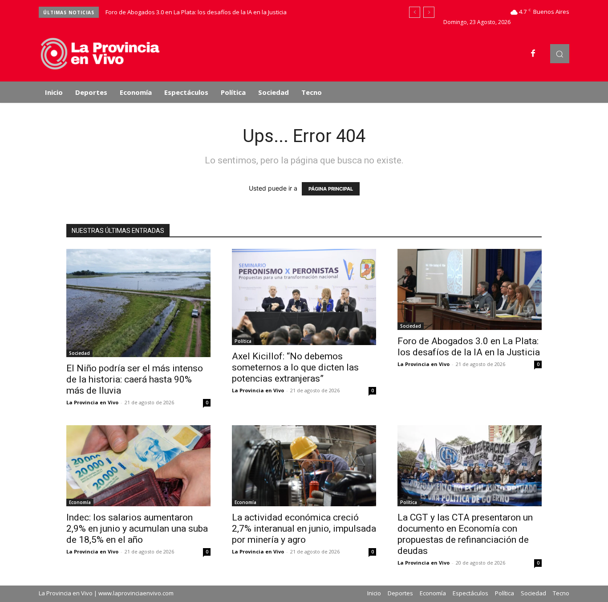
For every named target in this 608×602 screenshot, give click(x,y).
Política (243, 341)
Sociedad (79, 353)
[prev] (414, 12)
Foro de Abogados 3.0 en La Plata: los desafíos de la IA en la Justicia (196, 12)
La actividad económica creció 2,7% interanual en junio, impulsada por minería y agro (304, 528)
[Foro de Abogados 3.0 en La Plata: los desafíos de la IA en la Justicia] (469, 289)
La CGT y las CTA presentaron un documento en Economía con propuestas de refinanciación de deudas (465, 534)
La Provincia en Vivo (92, 402)
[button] (559, 53)
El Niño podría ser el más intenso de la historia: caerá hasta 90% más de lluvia (134, 379)
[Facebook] (533, 54)
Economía (80, 502)
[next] (428, 12)
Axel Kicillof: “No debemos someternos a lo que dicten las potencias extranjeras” (295, 367)
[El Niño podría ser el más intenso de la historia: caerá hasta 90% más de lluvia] (138, 303)
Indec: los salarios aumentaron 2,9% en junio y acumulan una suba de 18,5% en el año (137, 528)
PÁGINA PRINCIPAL (330, 189)
